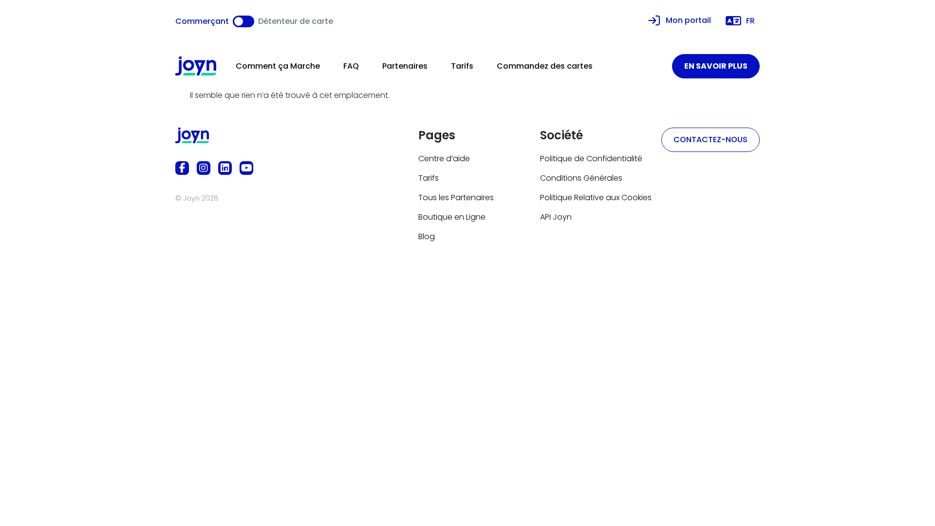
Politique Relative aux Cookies (596, 197)
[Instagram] (203, 168)
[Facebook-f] (182, 168)
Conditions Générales (581, 178)
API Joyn (556, 217)
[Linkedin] (225, 168)
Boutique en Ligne (452, 217)
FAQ (351, 66)
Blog (426, 236)
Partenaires (405, 66)
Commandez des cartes (545, 66)
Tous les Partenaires (456, 197)
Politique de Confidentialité (591, 158)
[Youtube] (246, 168)
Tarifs (462, 66)
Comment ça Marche (278, 66)
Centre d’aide (444, 158)
